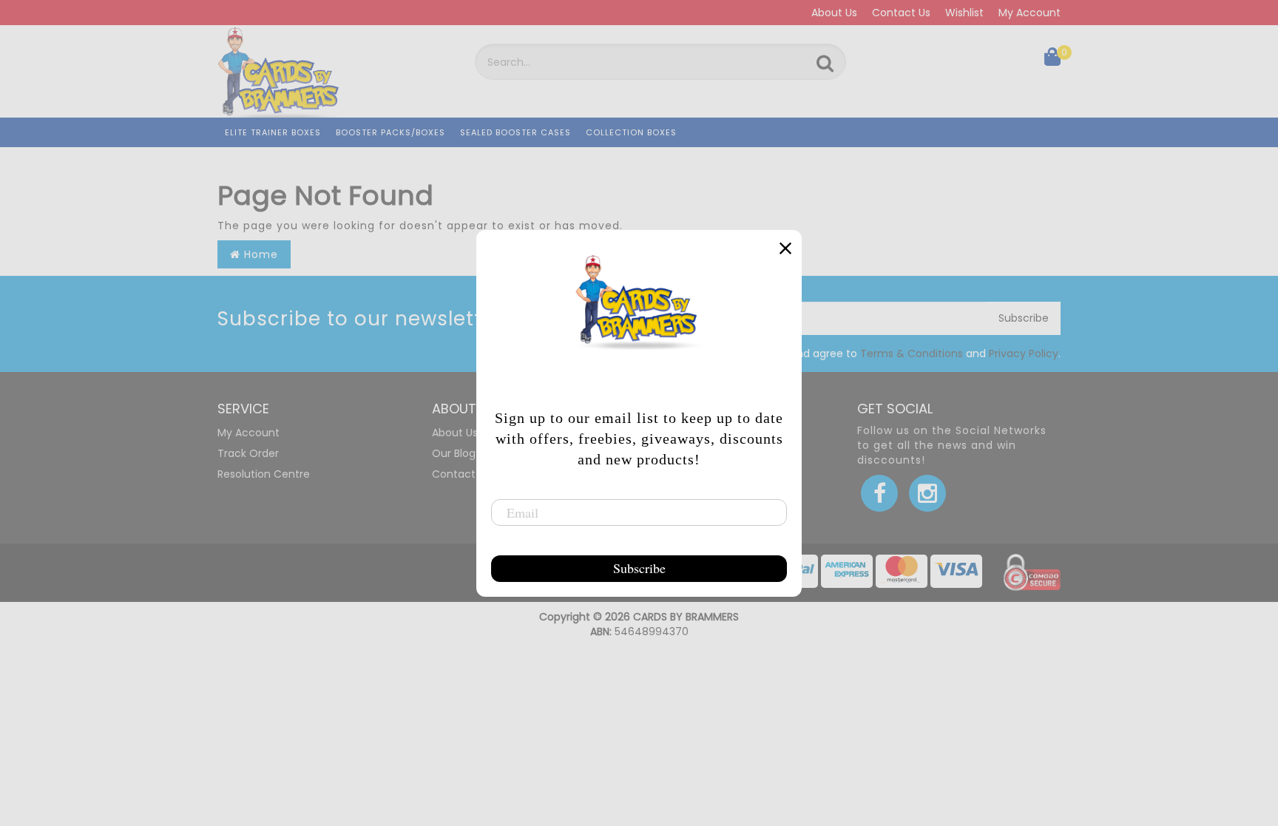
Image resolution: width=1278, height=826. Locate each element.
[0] (1052, 60)
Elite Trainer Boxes (273, 132)
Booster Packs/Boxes (390, 132)
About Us (834, 12)
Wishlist (964, 12)
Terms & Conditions (911, 353)
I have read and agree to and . (895, 353)
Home (259, 254)
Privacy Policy (1023, 353)
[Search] (825, 63)
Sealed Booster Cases (515, 132)
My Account (1029, 12)
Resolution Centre (263, 474)
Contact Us (901, 12)
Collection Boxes (631, 132)
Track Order (248, 453)
